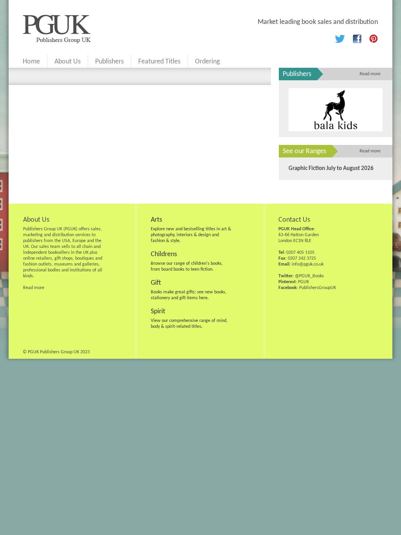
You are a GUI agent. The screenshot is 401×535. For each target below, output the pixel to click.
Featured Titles (159, 61)
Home (31, 61)
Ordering (207, 61)
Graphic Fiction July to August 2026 (331, 169)
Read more (370, 74)
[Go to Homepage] (57, 41)
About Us (67, 61)
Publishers (109, 61)
